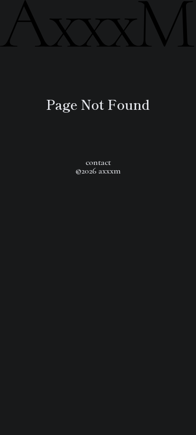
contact (98, 162)
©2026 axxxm (98, 170)
